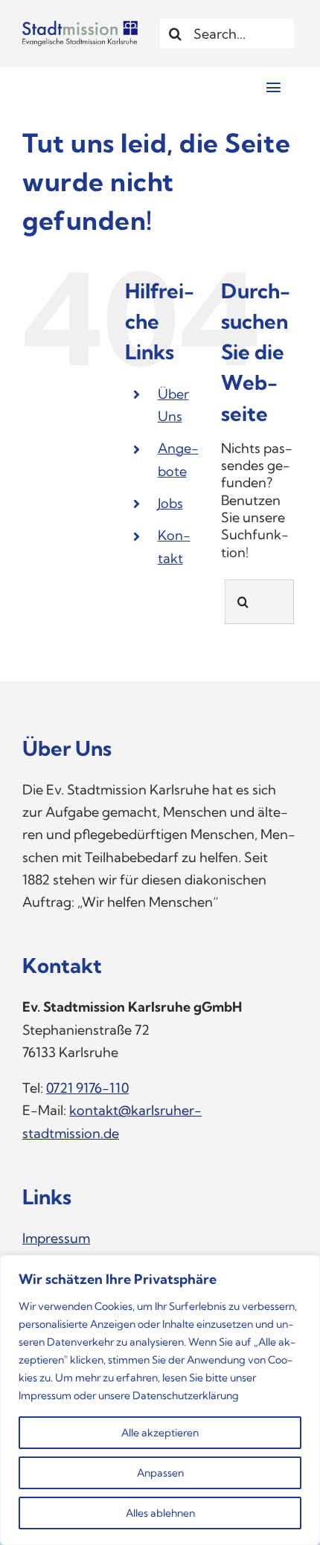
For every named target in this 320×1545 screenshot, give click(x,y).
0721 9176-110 (87, 1087)
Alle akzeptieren (160, 1432)
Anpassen (160, 1473)
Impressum (45, 1395)
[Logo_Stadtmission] (80, 27)
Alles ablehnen (160, 1513)
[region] (160, 1400)
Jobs (170, 503)
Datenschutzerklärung (185, 1395)
